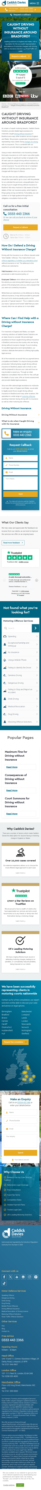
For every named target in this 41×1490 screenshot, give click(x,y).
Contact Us (5, 1331)
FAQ (3, 1326)
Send (21, 494)
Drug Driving (6, 1303)
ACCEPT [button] (20, 1485)
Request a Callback (20, 227)
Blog (3, 1329)
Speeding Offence (8, 1295)
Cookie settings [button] (9, 1485)
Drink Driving (6, 1301)
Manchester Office (11, 1382)
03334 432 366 (23, 1102)
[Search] (35, 628)
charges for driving (31, 142)
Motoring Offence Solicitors (11, 1314)
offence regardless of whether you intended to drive (20, 261)
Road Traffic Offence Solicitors (12, 1317)
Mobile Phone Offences (10, 1306)
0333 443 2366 (21, 449)
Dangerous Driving (8, 1298)
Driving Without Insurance (17, 104)
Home (4, 104)
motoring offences (28, 396)
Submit (20, 1153)
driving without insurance (23, 134)
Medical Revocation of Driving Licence (15, 1311)
